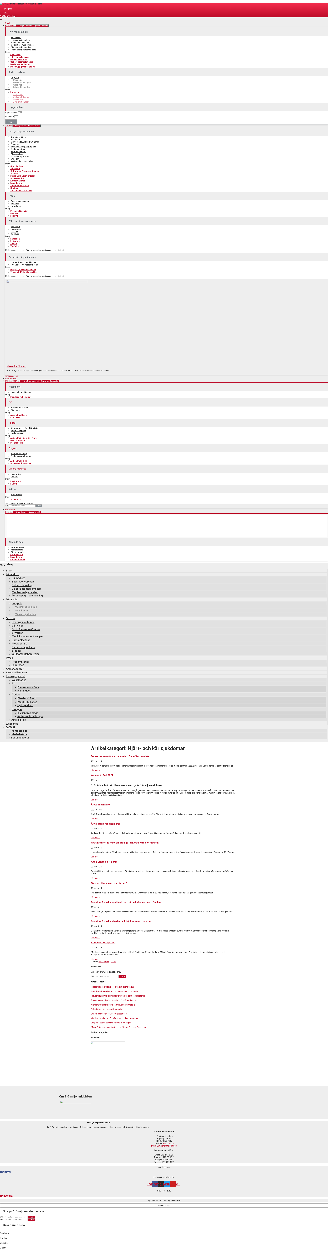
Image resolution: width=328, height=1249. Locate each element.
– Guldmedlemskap (20, 42)
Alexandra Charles (16, 366)
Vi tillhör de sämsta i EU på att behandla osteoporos (114, 1018)
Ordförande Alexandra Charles (25, 142)
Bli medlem (16, 37)
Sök (7, 505)
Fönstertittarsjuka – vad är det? (109, 883)
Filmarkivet (16, 410)
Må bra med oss (17, 468)
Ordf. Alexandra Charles (26, 629)
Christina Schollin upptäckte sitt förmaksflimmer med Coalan (126, 902)
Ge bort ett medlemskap (22, 45)
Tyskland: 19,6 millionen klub (24, 265)
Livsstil (14, 476)
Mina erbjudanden (21, 87)
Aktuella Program (16, 672)
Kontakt (10, 726)
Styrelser (17, 632)
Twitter (14, 231)
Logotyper (16, 206)
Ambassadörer (18, 149)
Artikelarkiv (16, 494)
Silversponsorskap (23, 581)
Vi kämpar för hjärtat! (103, 942)
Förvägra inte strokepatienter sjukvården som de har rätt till (118, 996)
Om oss (10, 618)
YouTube (15, 234)
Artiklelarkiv (18, 719)
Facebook (15, 226)
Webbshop (12, 723)
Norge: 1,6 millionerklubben (23, 262)
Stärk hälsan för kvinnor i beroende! (107, 1009)
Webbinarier (18, 85)
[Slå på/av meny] (1, 19)
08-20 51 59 (168, 1143)
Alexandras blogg (19, 453)
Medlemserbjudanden (21, 47)
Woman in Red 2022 (102, 775)
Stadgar (15, 159)
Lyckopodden (17, 433)
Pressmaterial (20, 661)
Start (9, 570)
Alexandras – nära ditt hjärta (24, 428)
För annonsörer (18, 552)
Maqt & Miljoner (18, 430)
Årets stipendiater (101, 804)
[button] (166, 52)
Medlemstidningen (22, 82)
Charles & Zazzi (27, 698)
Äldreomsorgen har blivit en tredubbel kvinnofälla (113, 1005)
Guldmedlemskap (22, 585)
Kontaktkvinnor (18, 151)
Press (9, 657)
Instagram (16, 229)
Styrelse (15, 144)
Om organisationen (23, 622)
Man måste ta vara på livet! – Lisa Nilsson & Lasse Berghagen (118, 1027)
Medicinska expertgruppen (27, 636)
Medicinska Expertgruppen (23, 146)
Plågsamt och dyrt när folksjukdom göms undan (112, 987)
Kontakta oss (17, 547)
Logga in (15, 77)
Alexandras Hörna (19, 408)
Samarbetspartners (20, 156)
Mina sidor (18, 80)
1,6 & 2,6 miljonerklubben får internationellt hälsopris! (115, 991)
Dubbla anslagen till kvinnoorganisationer (109, 1014)
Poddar (12, 422)
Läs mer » (95, 770)
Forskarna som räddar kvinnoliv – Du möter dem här (120, 756)
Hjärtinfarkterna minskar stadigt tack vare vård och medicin (125, 842)
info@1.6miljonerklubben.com (164, 1146)
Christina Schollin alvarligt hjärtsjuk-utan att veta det (121, 921)
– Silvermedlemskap (20, 40)
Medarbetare (17, 154)
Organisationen (18, 137)
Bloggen (12, 448)
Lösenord (9, 116)
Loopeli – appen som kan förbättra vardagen (111, 1023)
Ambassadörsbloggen (21, 456)
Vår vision (15, 139)
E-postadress (11, 112)
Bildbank (15, 203)
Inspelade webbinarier (21, 392)
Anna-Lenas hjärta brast (105, 861)
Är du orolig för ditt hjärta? (106, 823)
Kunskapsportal (15, 676)
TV (10, 402)
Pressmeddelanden (20, 201)
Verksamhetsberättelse (22, 161)
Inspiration (16, 474)
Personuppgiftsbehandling (23, 50)
